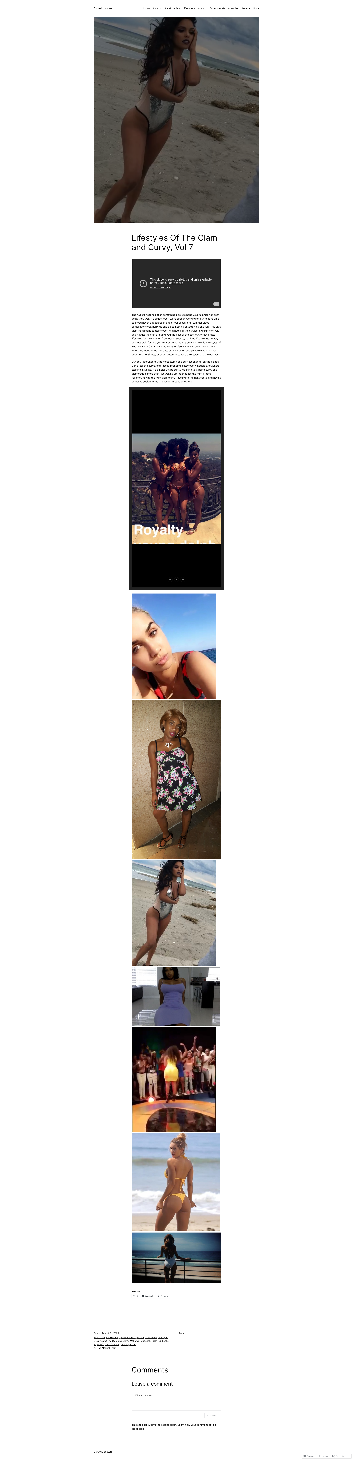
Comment (211, 1415)
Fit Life (140, 1337)
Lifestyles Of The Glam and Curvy (111, 1341)
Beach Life (99, 1337)
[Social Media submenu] (179, 8)
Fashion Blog (112, 1337)
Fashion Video (128, 1337)
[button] (170, 579)
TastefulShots (112, 1344)
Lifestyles (163, 1337)
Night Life (99, 1344)
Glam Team (151, 1337)
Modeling (145, 1341)
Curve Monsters (103, 8)
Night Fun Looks (160, 1341)
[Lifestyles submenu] (194, 8)
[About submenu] (160, 8)
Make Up (134, 1341)
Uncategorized (128, 1344)
